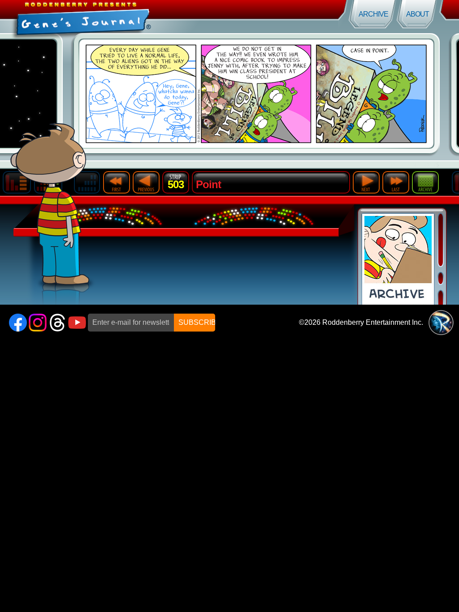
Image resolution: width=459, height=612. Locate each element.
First (116, 182)
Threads (57, 323)
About (417, 14)
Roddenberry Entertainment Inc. (372, 322)
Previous (146, 182)
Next (366, 182)
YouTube (77, 323)
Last (396, 182)
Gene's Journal (115, 17)
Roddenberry (441, 322)
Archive (373, 14)
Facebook (18, 323)
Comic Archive (398, 259)
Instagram (38, 323)
